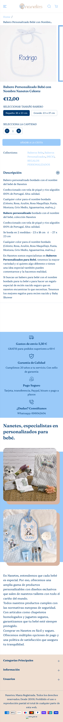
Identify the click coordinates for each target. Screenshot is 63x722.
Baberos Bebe (35, 152)
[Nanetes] (31, 6)
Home (6, 16)
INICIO (50, 156)
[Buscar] (49, 6)
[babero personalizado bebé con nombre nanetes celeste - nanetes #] (28, 53)
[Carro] (56, 6)
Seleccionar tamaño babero (23, 106)
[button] (5, 6)
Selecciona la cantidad (20, 124)
